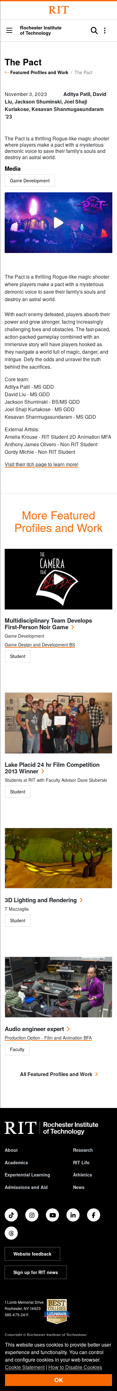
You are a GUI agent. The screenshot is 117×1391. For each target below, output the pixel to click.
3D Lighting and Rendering (41, 900)
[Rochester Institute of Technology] (59, 10)
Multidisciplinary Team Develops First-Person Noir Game (48, 623)
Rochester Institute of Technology (40, 30)
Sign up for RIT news (35, 1272)
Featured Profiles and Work (39, 72)
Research (83, 1150)
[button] (9, 31)
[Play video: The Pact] (58, 222)
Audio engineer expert (34, 1028)
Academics (16, 1162)
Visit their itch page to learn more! (41, 464)
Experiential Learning (27, 1174)
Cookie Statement (25, 1367)
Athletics (82, 1174)
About (11, 1150)
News (79, 1187)
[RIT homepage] (51, 1128)
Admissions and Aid (26, 1187)
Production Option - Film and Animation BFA (48, 1037)
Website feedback (32, 1254)
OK (58, 1380)
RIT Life (81, 1162)
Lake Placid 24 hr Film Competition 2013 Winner (52, 767)
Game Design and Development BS (40, 644)
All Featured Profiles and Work (56, 1074)
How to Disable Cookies (75, 1367)
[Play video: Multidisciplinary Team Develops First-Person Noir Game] (58, 579)
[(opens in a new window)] (11, 1215)
